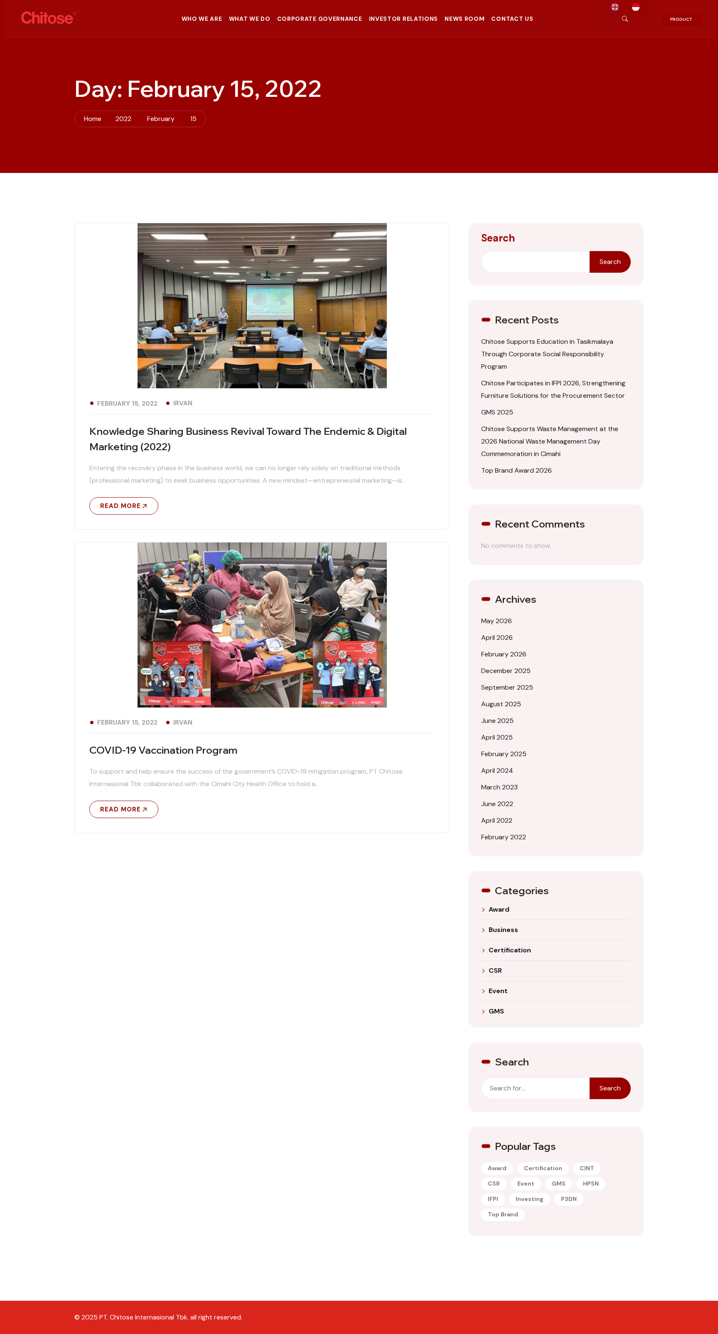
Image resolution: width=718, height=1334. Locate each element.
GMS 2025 (497, 412)
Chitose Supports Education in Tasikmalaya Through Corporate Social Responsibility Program (547, 354)
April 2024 (497, 770)
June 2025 (497, 720)
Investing (529, 1199)
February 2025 (503, 754)
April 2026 (497, 637)
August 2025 (501, 704)
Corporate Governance (319, 18)
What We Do (249, 18)
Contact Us (512, 18)
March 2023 (499, 787)
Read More (120, 506)
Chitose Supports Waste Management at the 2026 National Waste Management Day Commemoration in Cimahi (549, 441)
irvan (182, 403)
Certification (510, 950)
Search (498, 238)
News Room (464, 18)
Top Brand (503, 1214)
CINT (587, 1168)
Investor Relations (403, 18)
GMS (496, 1011)
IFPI (493, 1199)
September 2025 (507, 687)
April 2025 (497, 737)
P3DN (569, 1199)
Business (503, 930)
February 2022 (503, 837)
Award (499, 909)
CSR (495, 970)
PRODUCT (681, 19)
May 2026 (496, 620)
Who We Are (202, 18)
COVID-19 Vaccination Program (163, 750)
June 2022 (497, 803)
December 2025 (506, 670)
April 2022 (496, 820)
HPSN (591, 1183)
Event (498, 991)
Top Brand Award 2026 (516, 470)
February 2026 (503, 654)
